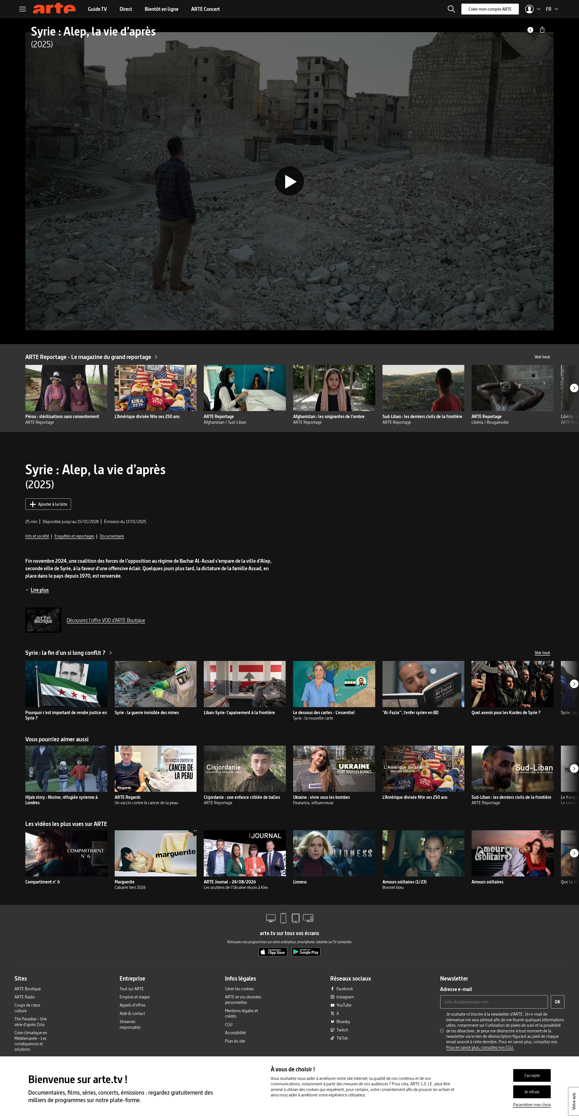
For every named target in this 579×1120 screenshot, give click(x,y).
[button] (451, 9)
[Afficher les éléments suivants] (574, 387)
